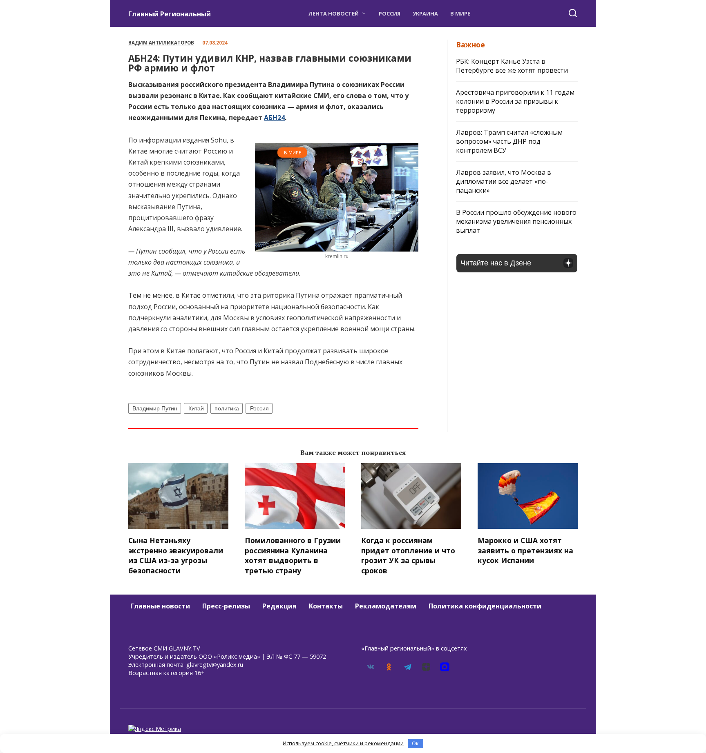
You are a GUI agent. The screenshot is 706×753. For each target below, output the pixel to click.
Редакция (279, 606)
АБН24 (274, 117)
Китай (196, 408)
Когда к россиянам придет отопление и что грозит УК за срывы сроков (408, 555)
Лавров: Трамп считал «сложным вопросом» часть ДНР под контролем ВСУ (509, 141)
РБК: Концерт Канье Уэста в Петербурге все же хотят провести (512, 66)
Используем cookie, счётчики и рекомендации (343, 743)
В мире (460, 13)
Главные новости (160, 606)
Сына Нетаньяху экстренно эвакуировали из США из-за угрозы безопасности (175, 555)
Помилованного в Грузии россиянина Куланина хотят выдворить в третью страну (293, 555)
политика (226, 408)
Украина (425, 13)
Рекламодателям (385, 606)
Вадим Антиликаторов (161, 43)
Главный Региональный (169, 13)
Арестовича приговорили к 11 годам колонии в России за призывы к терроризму (515, 101)
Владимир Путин (154, 408)
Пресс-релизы (226, 606)
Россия (389, 13)
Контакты (326, 606)
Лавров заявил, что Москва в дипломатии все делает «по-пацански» (503, 181)
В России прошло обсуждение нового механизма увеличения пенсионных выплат (516, 221)
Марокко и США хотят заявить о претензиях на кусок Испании (525, 550)
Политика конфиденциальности (485, 606)
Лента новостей (333, 13)
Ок (415, 743)
